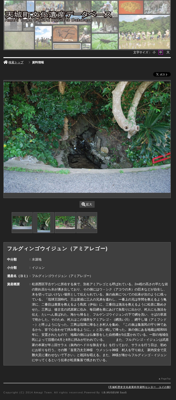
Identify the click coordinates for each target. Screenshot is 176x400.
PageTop (166, 378)
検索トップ (15, 62)
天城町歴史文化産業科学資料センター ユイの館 (139, 387)
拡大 (89, 204)
